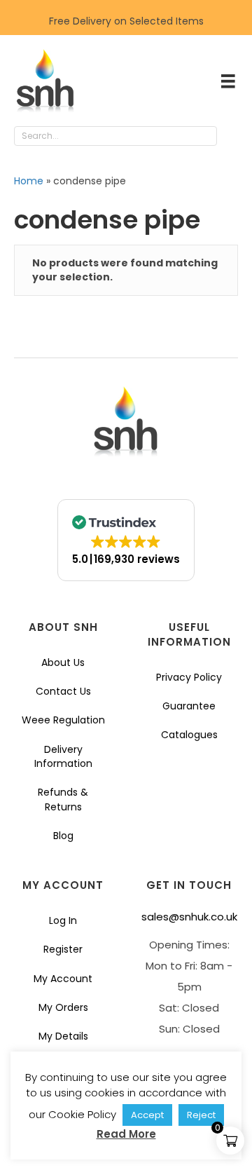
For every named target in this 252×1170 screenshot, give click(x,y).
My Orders (63, 1007)
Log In (63, 920)
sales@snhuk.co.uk (189, 916)
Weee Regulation (63, 720)
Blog (63, 836)
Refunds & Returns (63, 799)
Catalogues (189, 735)
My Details (63, 1036)
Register (63, 949)
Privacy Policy (189, 677)
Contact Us (63, 691)
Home (28, 181)
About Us (63, 662)
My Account (63, 979)
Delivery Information (63, 756)
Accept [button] (147, 1115)
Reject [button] (201, 1115)
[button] (231, 136)
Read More (126, 1134)
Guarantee (189, 706)
